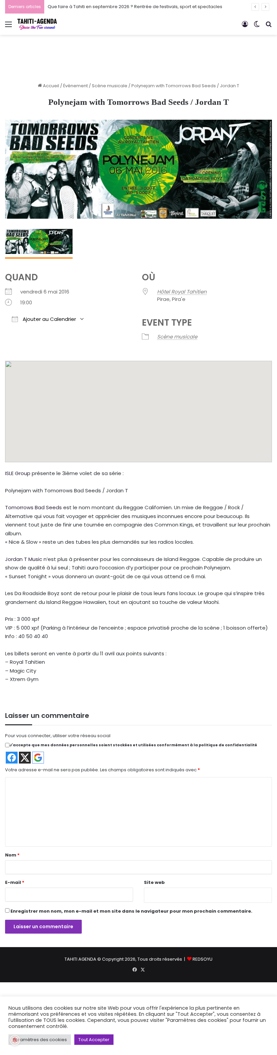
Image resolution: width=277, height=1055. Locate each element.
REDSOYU (202, 959)
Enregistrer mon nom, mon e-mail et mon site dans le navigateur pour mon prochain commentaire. (131, 911)
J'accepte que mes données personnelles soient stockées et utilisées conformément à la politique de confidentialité (133, 745)
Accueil (50, 86)
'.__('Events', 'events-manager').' (140, 401)
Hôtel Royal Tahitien (182, 291)
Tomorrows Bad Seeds (33, 507)
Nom (12, 855)
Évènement (75, 86)
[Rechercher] (268, 26)
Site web (154, 882)
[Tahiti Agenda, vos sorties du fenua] (37, 24)
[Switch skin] (256, 26)
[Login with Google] (38, 758)
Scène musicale (109, 86)
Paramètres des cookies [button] (39, 1039)
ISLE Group (17, 473)
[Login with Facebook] (12, 758)
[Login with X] (25, 758)
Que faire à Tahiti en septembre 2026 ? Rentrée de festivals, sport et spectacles (135, 6)
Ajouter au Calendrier (48, 319)
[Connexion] (245, 26)
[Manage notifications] (14, 1040)
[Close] (164, 378)
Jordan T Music (23, 559)
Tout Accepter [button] (93, 1039)
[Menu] (8, 26)
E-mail (14, 882)
